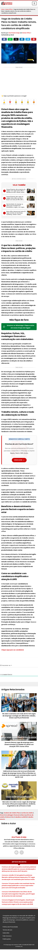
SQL (12, 817)
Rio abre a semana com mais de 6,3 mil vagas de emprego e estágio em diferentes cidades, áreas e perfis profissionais (19, 716)
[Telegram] (27, 39)
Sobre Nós (6, 933)
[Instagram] (21, 852)
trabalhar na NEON (21, 817)
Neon (23, 815)
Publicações (7, 939)
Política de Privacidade (10, 927)
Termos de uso (7, 930)
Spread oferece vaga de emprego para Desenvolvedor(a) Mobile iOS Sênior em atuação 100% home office (19, 744)
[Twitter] (16, 39)
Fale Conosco (7, 936)
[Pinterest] (33, 39)
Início (2, 9)
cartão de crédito (27, 813)
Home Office (9, 9)
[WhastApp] (10, 39)
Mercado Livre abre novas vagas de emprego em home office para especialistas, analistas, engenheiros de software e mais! (19, 804)
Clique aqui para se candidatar (12, 650)
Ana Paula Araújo (14, 33)
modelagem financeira (13, 815)
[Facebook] (4, 39)
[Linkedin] (21, 39)
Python (8, 817)
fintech (2, 815)
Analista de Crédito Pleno (12, 813)
